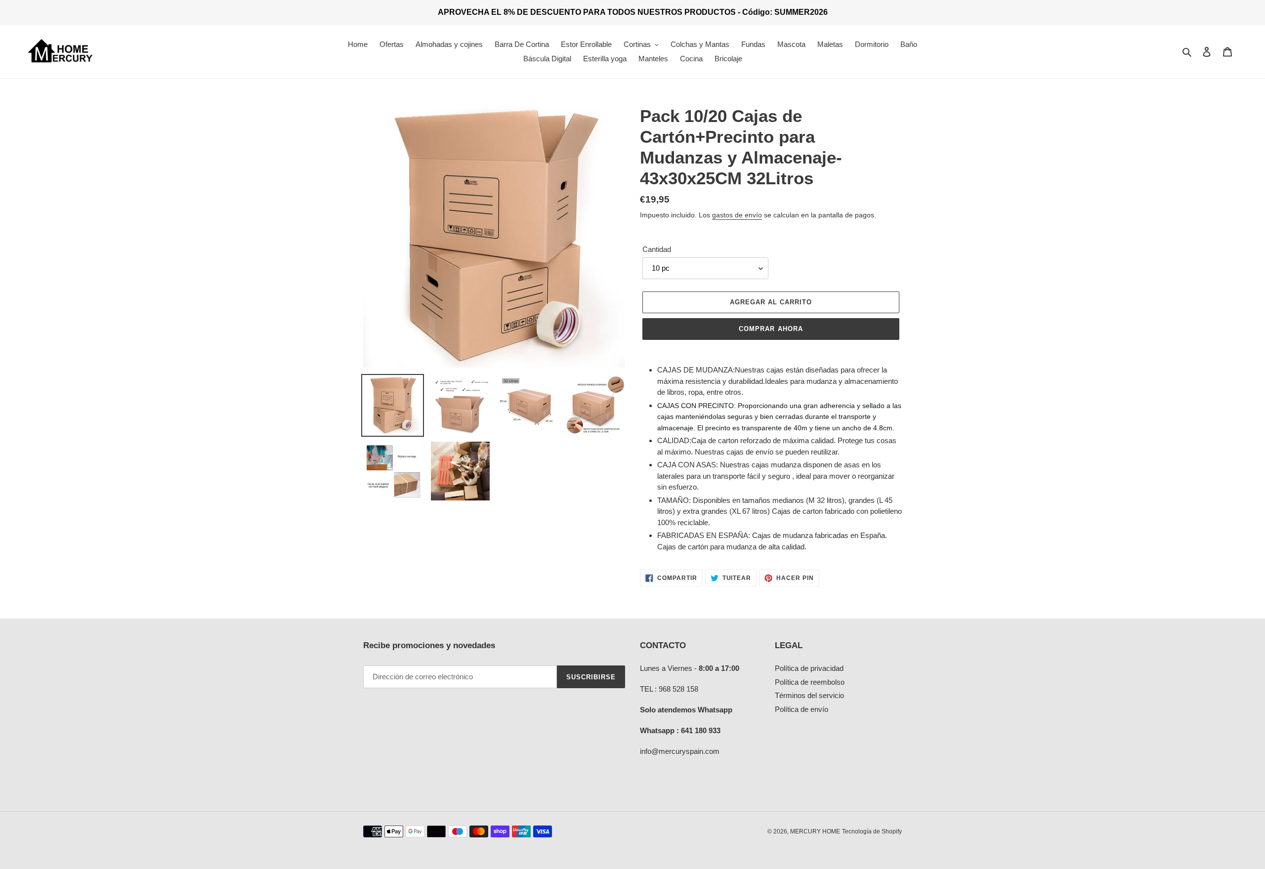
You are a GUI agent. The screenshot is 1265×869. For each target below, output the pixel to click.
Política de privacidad (809, 668)
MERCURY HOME (815, 831)
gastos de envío (737, 215)
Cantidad (656, 249)
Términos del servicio (809, 695)
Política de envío (801, 709)
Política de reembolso (809, 682)
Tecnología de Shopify (872, 831)
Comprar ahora (771, 328)
